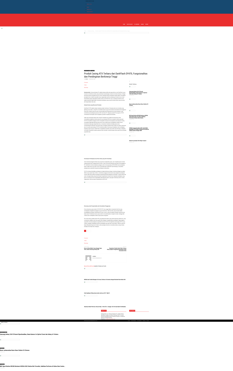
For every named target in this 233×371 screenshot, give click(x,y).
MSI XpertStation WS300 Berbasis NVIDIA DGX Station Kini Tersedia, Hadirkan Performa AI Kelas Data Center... (138, 117)
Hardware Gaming (91, 30)
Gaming (142, 24)
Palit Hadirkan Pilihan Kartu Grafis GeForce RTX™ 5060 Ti (97, 293)
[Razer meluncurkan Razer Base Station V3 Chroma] (139, 100)
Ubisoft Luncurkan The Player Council (137, 140)
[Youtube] (131, 313)
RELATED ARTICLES (89, 266)
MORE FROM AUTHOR (100, 266)
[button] (147, 15)
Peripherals (2, 348)
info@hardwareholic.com (110, 318)
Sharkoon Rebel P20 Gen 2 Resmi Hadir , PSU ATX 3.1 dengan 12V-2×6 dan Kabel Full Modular (105, 306)
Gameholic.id (89, 9)
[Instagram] (98, 1)
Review (146, 24)
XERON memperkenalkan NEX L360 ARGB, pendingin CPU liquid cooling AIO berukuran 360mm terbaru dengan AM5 (139, 129)
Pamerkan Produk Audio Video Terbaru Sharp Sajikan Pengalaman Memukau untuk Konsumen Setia (116, 249)
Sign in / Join (89, 4)
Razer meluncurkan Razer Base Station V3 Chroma (138, 104)
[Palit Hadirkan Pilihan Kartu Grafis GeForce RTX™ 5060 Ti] (105, 286)
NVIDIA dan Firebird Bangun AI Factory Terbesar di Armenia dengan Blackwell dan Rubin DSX (104, 279)
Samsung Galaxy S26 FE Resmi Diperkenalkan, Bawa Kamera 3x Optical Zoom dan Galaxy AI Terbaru (138, 93)
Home (88, 7)
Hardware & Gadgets (3, 332)
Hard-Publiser (129, 24)
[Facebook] (97, 1)
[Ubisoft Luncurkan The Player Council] (139, 137)
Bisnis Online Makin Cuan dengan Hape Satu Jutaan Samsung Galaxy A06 (93, 249)
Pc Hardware (136, 24)
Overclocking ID (90, 11)
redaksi (94, 256)
